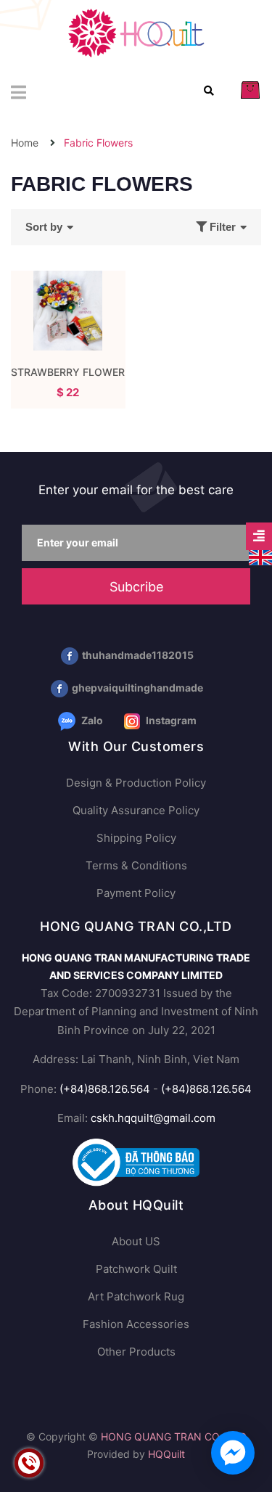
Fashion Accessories (136, 1324)
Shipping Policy (136, 838)
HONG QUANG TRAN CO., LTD (174, 1436)
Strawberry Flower (68, 372)
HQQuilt (166, 1454)
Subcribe (136, 586)
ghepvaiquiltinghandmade (137, 687)
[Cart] (250, 90)
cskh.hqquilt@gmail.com (153, 1118)
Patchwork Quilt (136, 1269)
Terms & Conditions (136, 865)
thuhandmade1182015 (138, 655)
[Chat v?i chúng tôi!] (233, 1453)
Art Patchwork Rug (136, 1296)
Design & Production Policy (136, 783)
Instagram (170, 720)
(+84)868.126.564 (104, 1089)
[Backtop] (246, 1423)
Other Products (136, 1351)
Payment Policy (136, 893)
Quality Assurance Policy (136, 810)
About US (136, 1241)
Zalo (91, 720)
